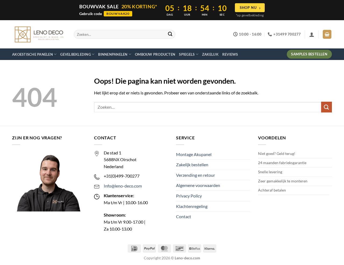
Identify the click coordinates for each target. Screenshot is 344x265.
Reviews (230, 54)
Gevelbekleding (75, 54)
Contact (183, 216)
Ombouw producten (155, 54)
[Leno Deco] (39, 34)
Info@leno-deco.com (123, 185)
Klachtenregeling (191, 206)
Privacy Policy (189, 195)
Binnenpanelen (112, 54)
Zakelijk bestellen (192, 164)
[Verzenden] (170, 34)
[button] (311, 34)
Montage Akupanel (194, 154)
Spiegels (187, 54)
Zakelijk (210, 54)
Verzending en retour (195, 175)
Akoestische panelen (32, 54)
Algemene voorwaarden (198, 185)
